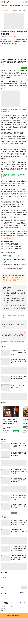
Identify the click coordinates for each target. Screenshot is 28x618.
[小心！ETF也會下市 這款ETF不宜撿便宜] (5, 387)
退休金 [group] (8, 10)
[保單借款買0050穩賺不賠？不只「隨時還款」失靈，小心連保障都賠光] (5, 446)
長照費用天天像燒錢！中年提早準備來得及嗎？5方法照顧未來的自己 (19, 506)
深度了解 (19, 431)
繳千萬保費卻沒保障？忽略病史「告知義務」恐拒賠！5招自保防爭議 (19, 479)
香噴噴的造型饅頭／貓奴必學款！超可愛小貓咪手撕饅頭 (18, 361)
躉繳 (3, 317)
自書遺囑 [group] (15, 10)
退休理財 (4, 6)
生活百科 (24, 6)
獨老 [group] (25, 10)
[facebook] (20, 602)
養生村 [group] (3, 10)
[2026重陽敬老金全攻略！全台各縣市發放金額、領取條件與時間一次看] (5, 558)
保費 (10, 315)
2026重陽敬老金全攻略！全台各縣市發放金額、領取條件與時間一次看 (19, 557)
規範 (2, 587)
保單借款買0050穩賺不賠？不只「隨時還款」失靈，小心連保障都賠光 (19, 445)
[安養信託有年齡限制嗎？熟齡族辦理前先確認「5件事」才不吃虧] (5, 498)
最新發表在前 (23, 593)
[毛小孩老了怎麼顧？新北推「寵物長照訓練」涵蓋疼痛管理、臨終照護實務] (5, 549)
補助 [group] (20, 10)
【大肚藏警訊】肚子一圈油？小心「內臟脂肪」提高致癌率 (18, 352)
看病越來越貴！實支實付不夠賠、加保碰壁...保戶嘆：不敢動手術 (19, 471)
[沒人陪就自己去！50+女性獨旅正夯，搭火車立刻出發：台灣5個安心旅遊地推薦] (5, 523)
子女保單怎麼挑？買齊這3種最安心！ (14, 269)
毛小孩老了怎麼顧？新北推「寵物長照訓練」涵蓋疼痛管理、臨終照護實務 (18, 548)
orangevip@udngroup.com (13, 606)
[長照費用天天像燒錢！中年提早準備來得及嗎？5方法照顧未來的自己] (5, 506)
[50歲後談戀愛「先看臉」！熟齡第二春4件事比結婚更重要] (5, 532)
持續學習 (11, 6)
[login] (23, 2)
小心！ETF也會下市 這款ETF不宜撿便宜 (18, 386)
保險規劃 (4, 315)
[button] (26, 2)
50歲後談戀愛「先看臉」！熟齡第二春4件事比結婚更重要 (19, 531)
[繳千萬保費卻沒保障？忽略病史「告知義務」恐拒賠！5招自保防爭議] (5, 480)
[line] (22, 602)
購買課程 (19, 1)
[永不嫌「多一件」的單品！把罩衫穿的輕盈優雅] (5, 379)
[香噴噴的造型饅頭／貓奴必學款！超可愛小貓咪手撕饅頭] (5, 361)
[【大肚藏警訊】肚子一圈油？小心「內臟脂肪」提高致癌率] (5, 353)
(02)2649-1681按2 (10, 608)
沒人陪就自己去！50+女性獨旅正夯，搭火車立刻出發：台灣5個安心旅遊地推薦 (19, 522)
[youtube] (25, 602)
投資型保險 (21, 315)
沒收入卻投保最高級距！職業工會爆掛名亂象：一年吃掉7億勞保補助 (18, 453)
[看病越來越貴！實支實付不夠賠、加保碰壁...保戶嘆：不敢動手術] (5, 472)
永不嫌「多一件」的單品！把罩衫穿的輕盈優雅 (18, 377)
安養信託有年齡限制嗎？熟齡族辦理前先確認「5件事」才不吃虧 (19, 497)
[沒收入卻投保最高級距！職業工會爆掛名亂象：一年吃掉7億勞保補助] (5, 454)
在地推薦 (17, 6)
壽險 (15, 315)
